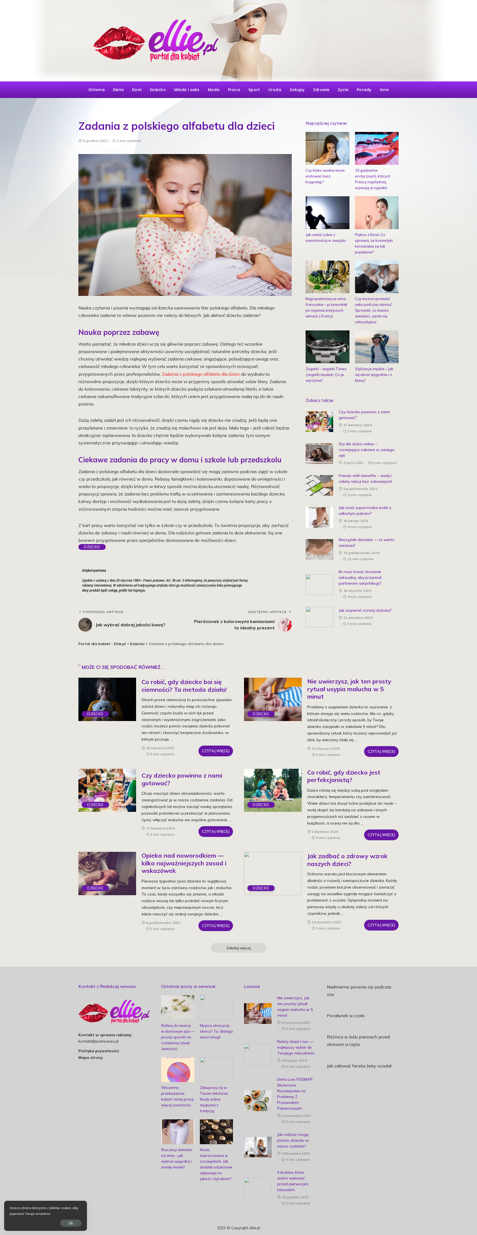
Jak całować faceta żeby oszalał (359, 1066)
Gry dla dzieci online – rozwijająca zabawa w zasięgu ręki (366, 449)
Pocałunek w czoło (346, 1015)
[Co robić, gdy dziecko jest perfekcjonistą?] (273, 790)
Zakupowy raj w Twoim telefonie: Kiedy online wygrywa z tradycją (214, 1099)
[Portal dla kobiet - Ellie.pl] (238, 40)
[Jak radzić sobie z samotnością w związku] (327, 212)
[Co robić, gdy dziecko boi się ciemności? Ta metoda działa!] (107, 699)
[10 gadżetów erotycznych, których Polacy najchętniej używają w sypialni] (377, 148)
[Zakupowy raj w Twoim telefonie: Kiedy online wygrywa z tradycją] (216, 1069)
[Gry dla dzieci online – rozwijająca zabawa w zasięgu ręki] (319, 453)
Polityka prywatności (98, 1050)
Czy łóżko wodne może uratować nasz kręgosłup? (325, 176)
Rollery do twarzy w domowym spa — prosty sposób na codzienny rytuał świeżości (177, 1037)
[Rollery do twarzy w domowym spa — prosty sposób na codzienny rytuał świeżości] (177, 1007)
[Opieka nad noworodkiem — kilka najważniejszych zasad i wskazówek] (107, 873)
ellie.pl (254, 1227)
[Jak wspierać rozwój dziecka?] (319, 617)
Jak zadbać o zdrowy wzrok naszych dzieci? (347, 860)
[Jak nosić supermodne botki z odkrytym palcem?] (319, 517)
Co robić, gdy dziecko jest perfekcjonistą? (343, 776)
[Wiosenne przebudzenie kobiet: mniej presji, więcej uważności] (177, 1069)
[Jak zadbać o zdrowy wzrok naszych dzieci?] (273, 873)
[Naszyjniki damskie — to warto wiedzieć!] (319, 549)
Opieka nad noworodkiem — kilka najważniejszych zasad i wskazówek (184, 863)
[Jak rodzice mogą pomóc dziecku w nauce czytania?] (258, 1147)
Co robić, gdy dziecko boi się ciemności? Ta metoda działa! (184, 685)
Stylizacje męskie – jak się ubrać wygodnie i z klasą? (374, 375)
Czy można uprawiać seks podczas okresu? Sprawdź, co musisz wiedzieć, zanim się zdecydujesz (374, 310)
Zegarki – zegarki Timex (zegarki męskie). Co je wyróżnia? (326, 375)
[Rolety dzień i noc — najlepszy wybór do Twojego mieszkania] (258, 1054)
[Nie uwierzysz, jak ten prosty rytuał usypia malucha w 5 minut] (273, 699)
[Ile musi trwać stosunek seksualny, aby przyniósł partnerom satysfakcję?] (319, 584)
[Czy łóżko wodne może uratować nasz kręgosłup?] (327, 148)
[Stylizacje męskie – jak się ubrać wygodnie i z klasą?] (377, 346)
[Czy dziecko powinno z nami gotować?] (319, 421)
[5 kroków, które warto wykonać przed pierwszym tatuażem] (258, 1188)
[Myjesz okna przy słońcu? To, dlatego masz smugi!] (216, 1007)
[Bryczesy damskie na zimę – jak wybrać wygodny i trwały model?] (177, 1131)
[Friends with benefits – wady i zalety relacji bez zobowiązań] (319, 485)
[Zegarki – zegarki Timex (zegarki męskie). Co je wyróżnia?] (327, 346)
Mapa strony (90, 1057)
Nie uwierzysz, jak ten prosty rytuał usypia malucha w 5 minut (349, 688)
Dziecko (92, 547)
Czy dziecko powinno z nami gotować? (182, 779)
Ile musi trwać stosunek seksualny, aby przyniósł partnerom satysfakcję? (360, 577)
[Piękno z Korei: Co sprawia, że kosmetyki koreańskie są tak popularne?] (377, 212)
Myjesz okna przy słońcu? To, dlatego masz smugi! (216, 1031)
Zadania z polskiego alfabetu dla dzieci (201, 374)
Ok (70, 1223)
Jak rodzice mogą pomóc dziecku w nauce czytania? (293, 1140)
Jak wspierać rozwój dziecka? (365, 610)
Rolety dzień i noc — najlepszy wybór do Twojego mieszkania (295, 1047)
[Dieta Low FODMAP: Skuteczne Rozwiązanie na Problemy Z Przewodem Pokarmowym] (258, 1100)
